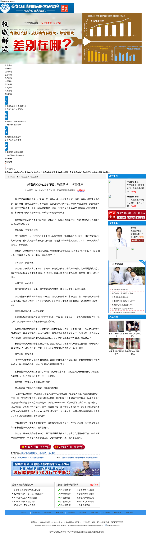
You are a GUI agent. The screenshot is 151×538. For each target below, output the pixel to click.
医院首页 (24, 512)
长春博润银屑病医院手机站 (93, 525)
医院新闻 (8, 72)
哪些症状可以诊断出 (85, 501)
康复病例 (82, 512)
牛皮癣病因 (9, 152)
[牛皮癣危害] (65, 490)
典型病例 (8, 84)
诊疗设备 (8, 81)
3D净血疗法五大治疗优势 (24, 505)
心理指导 (17, 140)
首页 (18, 177)
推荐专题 (113, 176)
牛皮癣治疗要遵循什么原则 (122, 293)
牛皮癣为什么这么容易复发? (123, 309)
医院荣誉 (47, 512)
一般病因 (8, 155)
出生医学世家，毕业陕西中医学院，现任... (137, 234)
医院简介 (36, 512)
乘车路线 (129, 512)
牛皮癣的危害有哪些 (85, 494)
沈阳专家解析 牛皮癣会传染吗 (123, 312)
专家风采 (113, 223)
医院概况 (8, 68)
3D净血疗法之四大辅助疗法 (25, 498)
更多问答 (94, 484)
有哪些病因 (18, 152)
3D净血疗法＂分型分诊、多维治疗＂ (29, 494)
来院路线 (8, 94)
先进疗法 (8, 78)
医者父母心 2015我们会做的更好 (31, 458)
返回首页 (8, 65)
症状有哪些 (16, 125)
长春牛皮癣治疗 (83, 505)
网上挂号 (8, 88)
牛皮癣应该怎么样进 (85, 490)
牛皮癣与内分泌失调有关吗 (122, 305)
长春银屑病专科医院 (85, 498)
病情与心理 (9, 140)
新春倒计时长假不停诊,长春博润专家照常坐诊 (80, 458)
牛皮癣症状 (9, 121)
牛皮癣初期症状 (20, 121)
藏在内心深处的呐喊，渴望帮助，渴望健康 (38, 453)
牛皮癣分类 (9, 109)
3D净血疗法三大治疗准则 (24, 501)
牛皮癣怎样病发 (18, 155)
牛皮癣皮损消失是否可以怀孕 (123, 301)
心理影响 (17, 137)
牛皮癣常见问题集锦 (120, 297)
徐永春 (133, 228)
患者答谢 (94, 512)
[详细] (141, 237)
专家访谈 (119, 264)
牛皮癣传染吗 (10, 106)
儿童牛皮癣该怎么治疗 (120, 290)
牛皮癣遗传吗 (21, 106)
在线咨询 (81, 190)
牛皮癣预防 (18, 109)
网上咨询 (8, 91)
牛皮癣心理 (9, 137)
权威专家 (8, 75)
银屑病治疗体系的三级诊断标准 (27, 490)
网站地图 (117, 512)
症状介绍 (8, 125)
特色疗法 (71, 512)
